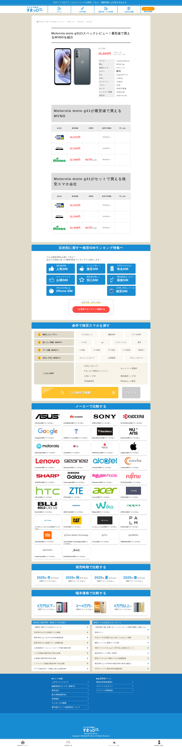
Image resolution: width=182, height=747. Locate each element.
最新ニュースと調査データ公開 (107, 643)
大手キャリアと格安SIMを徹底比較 (108, 669)
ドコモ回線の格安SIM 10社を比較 (47, 653)
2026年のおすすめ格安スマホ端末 (47, 632)
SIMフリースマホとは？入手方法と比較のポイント (114, 648)
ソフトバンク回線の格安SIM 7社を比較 (49, 663)
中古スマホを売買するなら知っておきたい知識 (113, 638)
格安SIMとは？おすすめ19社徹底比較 (48, 638)
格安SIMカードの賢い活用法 (106, 653)
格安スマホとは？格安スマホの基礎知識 (110, 658)
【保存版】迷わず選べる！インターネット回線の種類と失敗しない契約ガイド (121, 629)
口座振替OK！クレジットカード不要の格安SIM (52, 648)
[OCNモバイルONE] (59, 137)
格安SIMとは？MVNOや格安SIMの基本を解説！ (113, 663)
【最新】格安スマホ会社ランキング (48, 627)
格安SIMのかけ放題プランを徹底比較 (48, 643)
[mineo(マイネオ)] (59, 160)
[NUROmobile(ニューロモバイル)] (59, 148)
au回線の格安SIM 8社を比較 (45, 658)
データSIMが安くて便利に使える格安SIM (50, 669)
